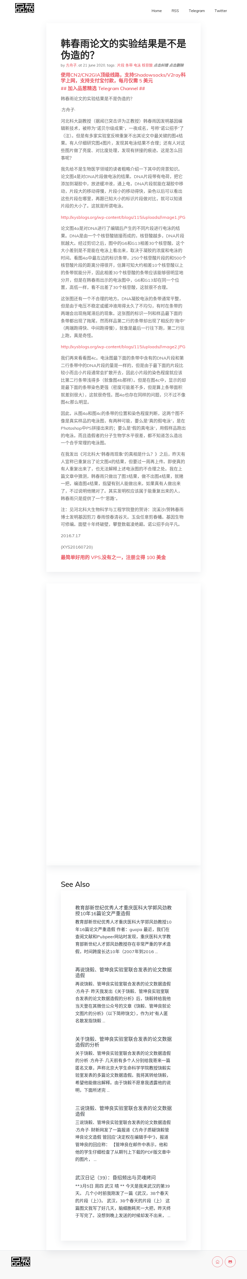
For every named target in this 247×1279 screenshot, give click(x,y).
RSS (175, 10)
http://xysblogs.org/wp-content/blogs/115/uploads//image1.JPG (123, 217)
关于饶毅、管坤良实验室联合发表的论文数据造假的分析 (123, 1042)
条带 (129, 65)
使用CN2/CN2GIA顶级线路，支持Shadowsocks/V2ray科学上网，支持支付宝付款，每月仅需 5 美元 (123, 78)
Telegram (197, 10)
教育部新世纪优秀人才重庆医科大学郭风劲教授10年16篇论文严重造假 (123, 911)
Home (156, 10)
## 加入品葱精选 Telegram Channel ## (103, 88)
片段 (120, 65)
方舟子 (71, 65)
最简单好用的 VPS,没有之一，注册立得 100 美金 (113, 557)
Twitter (220, 10)
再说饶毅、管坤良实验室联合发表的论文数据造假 (123, 972)
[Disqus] (123, 663)
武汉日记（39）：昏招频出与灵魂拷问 (115, 1178)
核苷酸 (147, 65)
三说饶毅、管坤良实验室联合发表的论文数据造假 (123, 1111)
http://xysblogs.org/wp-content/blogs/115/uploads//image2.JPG (123, 346)
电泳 (137, 65)
